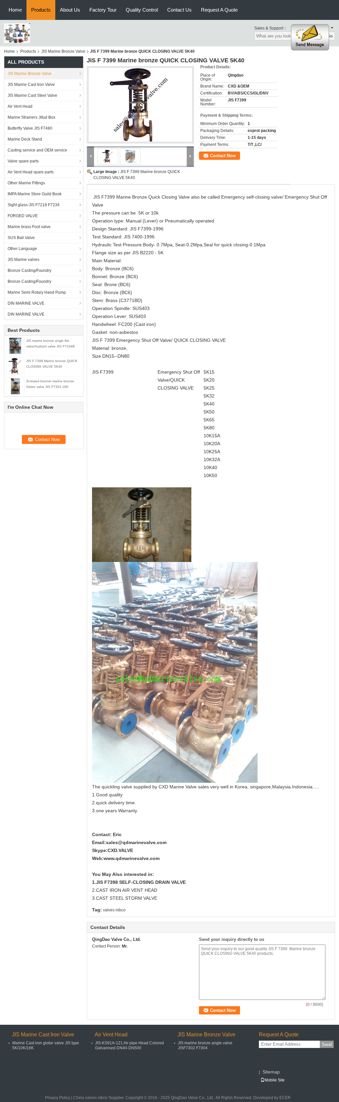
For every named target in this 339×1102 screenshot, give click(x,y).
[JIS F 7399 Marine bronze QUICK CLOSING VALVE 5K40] (15, 365)
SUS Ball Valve (21, 237)
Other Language (22, 248)
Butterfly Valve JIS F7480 (30, 128)
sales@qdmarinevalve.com (136, 842)
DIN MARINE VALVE (26, 303)
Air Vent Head (20, 106)
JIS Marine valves (23, 259)
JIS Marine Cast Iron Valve (31, 84)
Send (327, 1044)
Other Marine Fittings (26, 183)
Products (41, 10)
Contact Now (223, 155)
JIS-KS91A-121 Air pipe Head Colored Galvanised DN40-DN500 (129, 1045)
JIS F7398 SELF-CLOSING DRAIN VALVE (141, 882)
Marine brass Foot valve (29, 226)
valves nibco (114, 910)
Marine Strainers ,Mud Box (31, 117)
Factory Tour (103, 10)
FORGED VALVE (23, 216)
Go (330, 35)
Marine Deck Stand (25, 139)
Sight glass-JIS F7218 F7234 (34, 205)
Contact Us (179, 10)
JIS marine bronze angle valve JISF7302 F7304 (205, 1045)
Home (15, 10)
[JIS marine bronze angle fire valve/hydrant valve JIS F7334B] (15, 345)
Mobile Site (275, 1080)
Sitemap (271, 1071)
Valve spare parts (23, 161)
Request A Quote (219, 10)
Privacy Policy (57, 1097)
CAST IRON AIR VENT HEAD (126, 890)
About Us (70, 10)
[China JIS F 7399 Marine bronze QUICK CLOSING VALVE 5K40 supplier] (140, 105)
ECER (285, 1097)
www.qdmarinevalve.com (132, 858)
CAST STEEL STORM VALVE (126, 898)
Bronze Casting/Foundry (29, 270)
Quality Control (142, 10)
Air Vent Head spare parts (31, 172)
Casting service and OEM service (37, 150)
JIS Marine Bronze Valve (63, 51)
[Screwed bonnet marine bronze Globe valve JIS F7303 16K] (15, 386)
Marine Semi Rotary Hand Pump (37, 292)
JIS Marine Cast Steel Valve (32, 95)
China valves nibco (90, 1097)
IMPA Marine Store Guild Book (35, 194)
